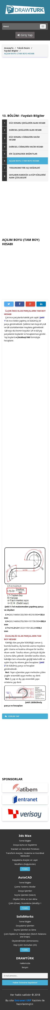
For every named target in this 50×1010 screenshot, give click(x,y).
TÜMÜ (25, 869)
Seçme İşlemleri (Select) (25, 895)
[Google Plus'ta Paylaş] (30, 304)
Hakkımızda (25, 963)
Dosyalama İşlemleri (25, 925)
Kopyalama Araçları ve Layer (25, 860)
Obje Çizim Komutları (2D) (25, 945)
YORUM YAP (13, 716)
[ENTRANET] (25, 799)
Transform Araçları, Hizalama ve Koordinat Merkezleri (25, 854)
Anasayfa (8, 48)
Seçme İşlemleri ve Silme (25, 929)
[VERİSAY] (25, 813)
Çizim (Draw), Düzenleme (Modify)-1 (25, 903)
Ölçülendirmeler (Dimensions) (25, 940)
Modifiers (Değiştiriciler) (25, 864)
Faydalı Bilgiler (11, 50)
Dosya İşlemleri (25, 891)
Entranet (20, 1000)
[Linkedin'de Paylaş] (41, 304)
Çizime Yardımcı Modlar (25, 886)
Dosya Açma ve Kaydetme (25, 845)
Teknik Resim (23, 48)
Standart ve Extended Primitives (25, 849)
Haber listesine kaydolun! (25, 982)
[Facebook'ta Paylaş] (19, 304)
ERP (28, 1000)
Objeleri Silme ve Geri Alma (25, 899)
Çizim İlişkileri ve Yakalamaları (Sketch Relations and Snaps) (25, 935)
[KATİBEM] (25, 787)
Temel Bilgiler (25, 840)
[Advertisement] (25, 83)
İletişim (25, 967)
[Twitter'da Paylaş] (9, 304)
